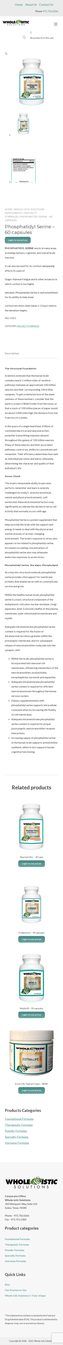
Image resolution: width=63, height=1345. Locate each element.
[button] (6, 53)
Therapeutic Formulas (19, 1125)
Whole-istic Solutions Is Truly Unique (25, 1295)
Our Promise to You (15, 1290)
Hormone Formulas (17, 1143)
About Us (31, 4)
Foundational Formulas (19, 1119)
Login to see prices (17, 240)
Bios (7, 1284)
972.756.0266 (50, 11)
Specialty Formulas (28, 326)
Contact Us (46, 4)
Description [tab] (12, 353)
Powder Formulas (16, 1131)
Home (19, 4)
